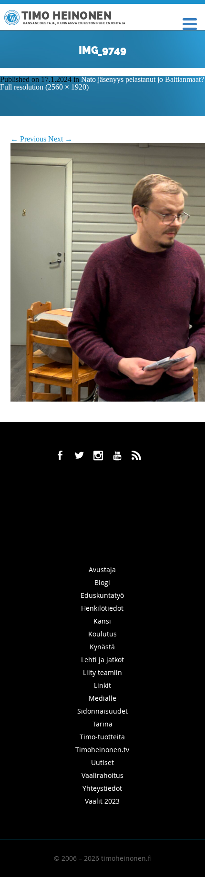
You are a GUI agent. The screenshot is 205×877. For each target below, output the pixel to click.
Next (60, 139)
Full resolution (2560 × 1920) (44, 87)
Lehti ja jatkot (102, 659)
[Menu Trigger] (190, 23)
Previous (28, 139)
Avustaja (102, 569)
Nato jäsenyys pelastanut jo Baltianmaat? (142, 79)
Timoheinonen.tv (102, 749)
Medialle (102, 698)
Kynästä (102, 646)
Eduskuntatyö (102, 595)
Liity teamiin (102, 672)
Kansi (102, 620)
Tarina (102, 723)
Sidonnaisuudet (102, 711)
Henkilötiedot (102, 608)
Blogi (102, 582)
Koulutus (102, 633)
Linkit (102, 685)
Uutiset (102, 762)
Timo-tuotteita (102, 736)
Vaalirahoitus (102, 775)
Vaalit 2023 (102, 801)
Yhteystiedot (102, 788)
